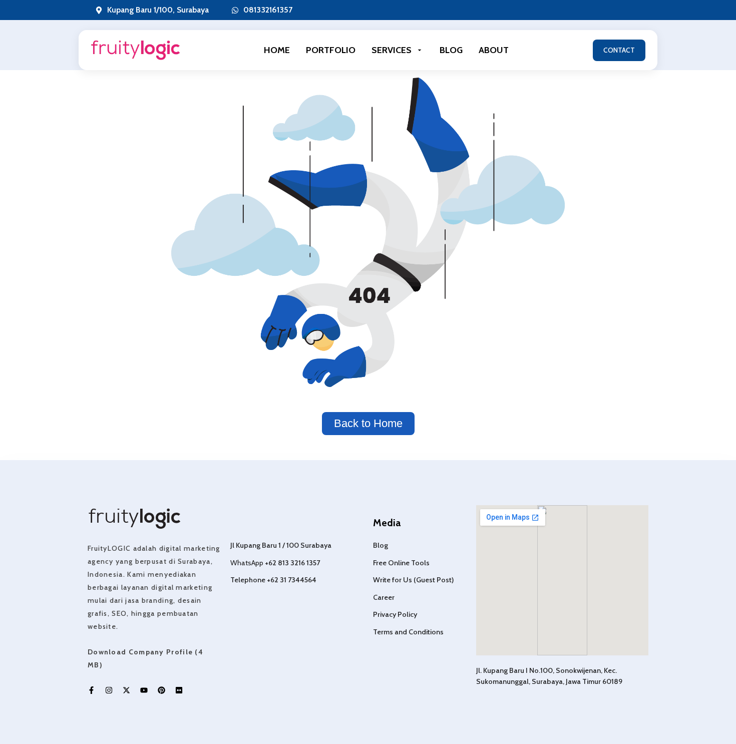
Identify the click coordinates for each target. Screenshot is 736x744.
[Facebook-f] (91, 690)
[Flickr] (179, 690)
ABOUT (494, 50)
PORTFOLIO (330, 50)
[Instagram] (109, 690)
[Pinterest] (161, 690)
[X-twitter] (126, 690)
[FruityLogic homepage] (135, 50)
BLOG (451, 50)
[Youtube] (144, 690)
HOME (277, 50)
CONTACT (619, 50)
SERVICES (392, 50)
